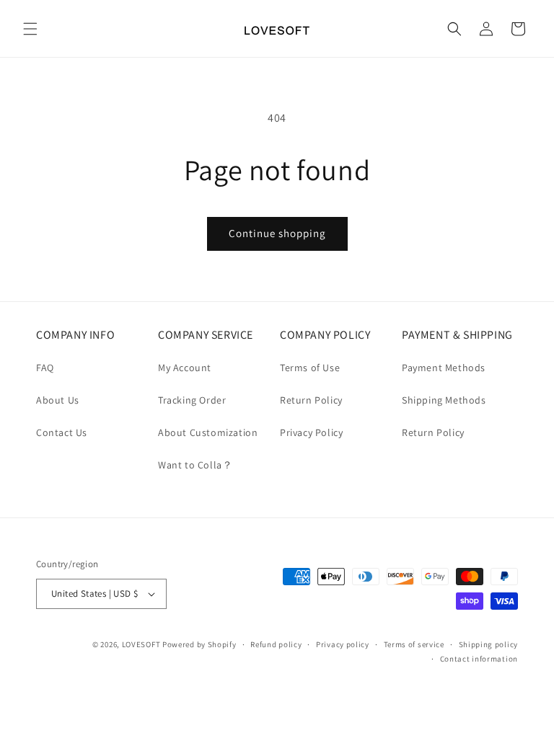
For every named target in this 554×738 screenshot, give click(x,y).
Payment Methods (443, 367)
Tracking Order (192, 400)
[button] (30, 29)
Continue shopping (277, 233)
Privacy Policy (311, 432)
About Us (57, 400)
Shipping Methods (444, 400)
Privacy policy (342, 644)
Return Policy (311, 400)
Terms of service (414, 644)
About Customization (208, 432)
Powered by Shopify (199, 644)
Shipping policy (489, 644)
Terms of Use (310, 367)
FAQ (45, 367)
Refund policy (276, 644)
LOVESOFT (141, 644)
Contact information (479, 659)
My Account (184, 367)
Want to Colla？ (195, 464)
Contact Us (61, 432)
